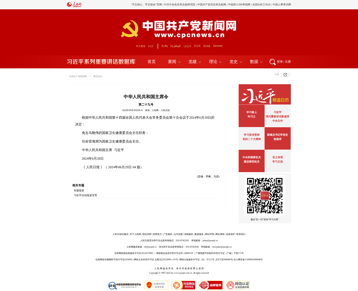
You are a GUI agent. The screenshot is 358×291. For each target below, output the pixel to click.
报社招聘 (146, 234)
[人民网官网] (74, 6)
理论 (213, 61)
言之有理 (277, 157)
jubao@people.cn (210, 240)
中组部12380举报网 (239, 4)
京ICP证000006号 (224, 259)
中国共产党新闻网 (78, 76)
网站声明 (209, 234)
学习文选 (277, 161)
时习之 (252, 116)
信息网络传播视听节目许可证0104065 (113, 259)
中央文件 (277, 120)
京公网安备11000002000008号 (248, 259)
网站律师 (220, 234)
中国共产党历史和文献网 (211, 4)
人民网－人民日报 (161, 110)
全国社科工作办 (261, 4)
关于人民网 (135, 234)
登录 (280, 61)
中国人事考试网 (282, 4)
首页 (151, 61)
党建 (193, 61)
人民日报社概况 (120, 234)
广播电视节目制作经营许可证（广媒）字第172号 (220, 253)
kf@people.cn (150, 247)
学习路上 (251, 112)
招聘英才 (157, 234)
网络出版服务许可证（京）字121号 (197, 259)
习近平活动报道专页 (85, 195)
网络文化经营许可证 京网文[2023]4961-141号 (156, 259)
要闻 (172, 61)
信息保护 (230, 234)
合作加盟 (178, 234)
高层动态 (97, 76)
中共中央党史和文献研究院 (179, 4)
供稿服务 (188, 234)
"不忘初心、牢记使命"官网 (146, 4)
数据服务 (199, 234)
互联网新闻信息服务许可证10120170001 (133, 253)
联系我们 (240, 234)
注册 (288, 61)
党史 (234, 61)
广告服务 (167, 234)
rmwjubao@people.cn (222, 247)
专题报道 (79, 190)
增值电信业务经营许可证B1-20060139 (174, 253)
